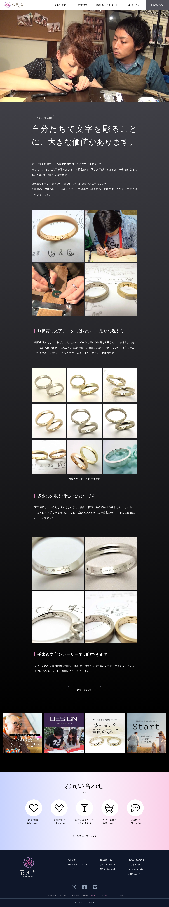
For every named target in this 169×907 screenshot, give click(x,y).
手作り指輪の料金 (108, 869)
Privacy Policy (94, 895)
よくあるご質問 (135, 864)
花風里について (62, 5)
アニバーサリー (134, 5)
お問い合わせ (159, 5)
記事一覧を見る (84, 690)
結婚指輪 (82, 5)
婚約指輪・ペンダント (107, 5)
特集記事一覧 (106, 859)
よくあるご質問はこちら (84, 835)
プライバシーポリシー (138, 869)
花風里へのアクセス (137, 859)
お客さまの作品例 (108, 864)
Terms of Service (111, 895)
